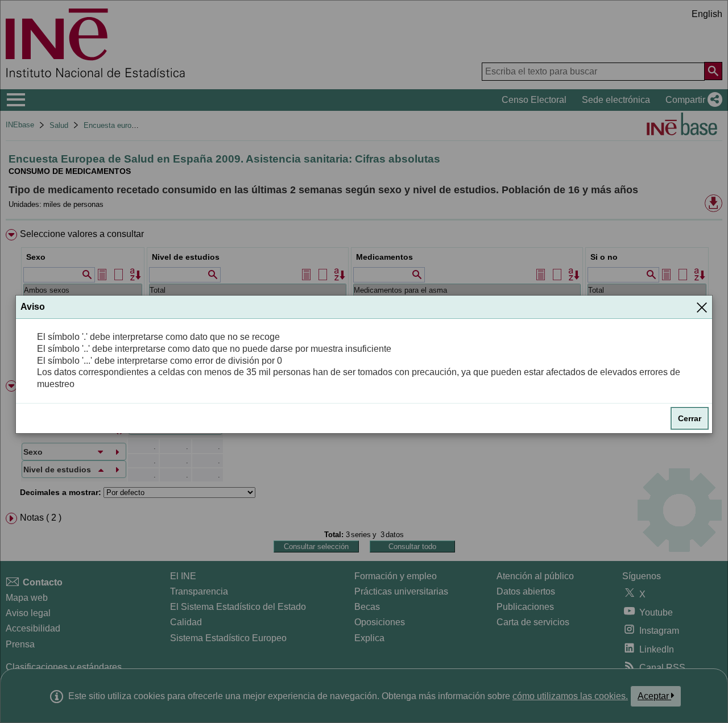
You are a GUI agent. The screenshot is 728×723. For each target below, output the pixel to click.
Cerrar (689, 418)
